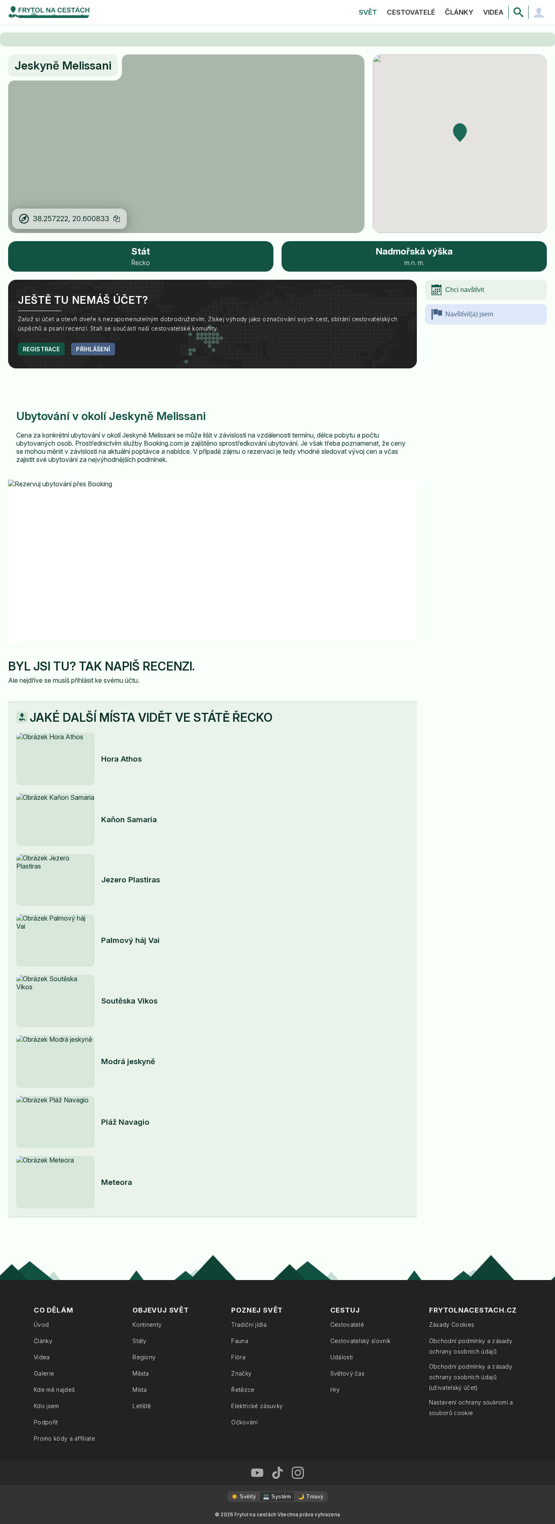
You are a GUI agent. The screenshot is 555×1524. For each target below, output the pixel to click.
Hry (335, 1389)
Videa (493, 12)
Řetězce (242, 1389)
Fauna (239, 1340)
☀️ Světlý (243, 1497)
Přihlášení (93, 349)
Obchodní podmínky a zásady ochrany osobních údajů (470, 1346)
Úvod (41, 1324)
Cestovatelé (411, 12)
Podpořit (46, 1422)
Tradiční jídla (248, 1324)
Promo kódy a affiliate (64, 1438)
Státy (139, 1340)
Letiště (141, 1405)
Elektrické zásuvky (257, 1405)
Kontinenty (147, 1324)
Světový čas (347, 1373)
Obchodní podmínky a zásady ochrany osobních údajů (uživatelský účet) (470, 1377)
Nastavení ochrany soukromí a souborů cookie (471, 1407)
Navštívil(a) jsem (469, 314)
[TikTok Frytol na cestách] (277, 1473)
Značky (241, 1373)
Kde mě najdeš (54, 1389)
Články (459, 12)
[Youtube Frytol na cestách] (257, 1473)
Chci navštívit (464, 289)
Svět (368, 12)
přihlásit (82, 680)
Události (341, 1357)
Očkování (244, 1422)
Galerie (44, 1373)
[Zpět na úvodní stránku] (48, 12)
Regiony (144, 1357)
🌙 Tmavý (310, 1497)
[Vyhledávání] (518, 12)
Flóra (238, 1357)
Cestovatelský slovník (360, 1340)
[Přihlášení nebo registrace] (539, 12)
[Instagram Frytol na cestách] (298, 1473)
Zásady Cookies (451, 1324)
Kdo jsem (46, 1405)
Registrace (41, 349)
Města (140, 1373)
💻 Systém (277, 1497)
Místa (139, 1389)
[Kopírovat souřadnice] (116, 219)
